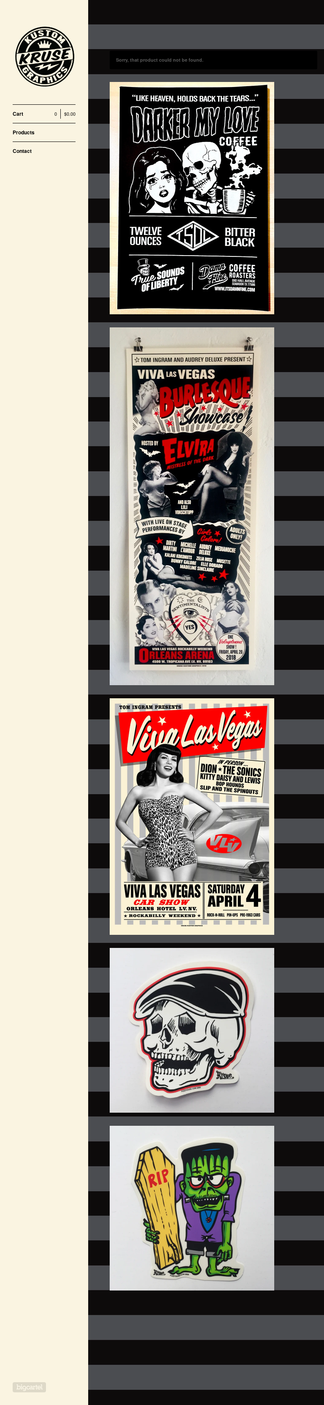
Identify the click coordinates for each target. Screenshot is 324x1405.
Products (24, 132)
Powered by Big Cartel (29, 1387)
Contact (22, 151)
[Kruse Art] (44, 57)
